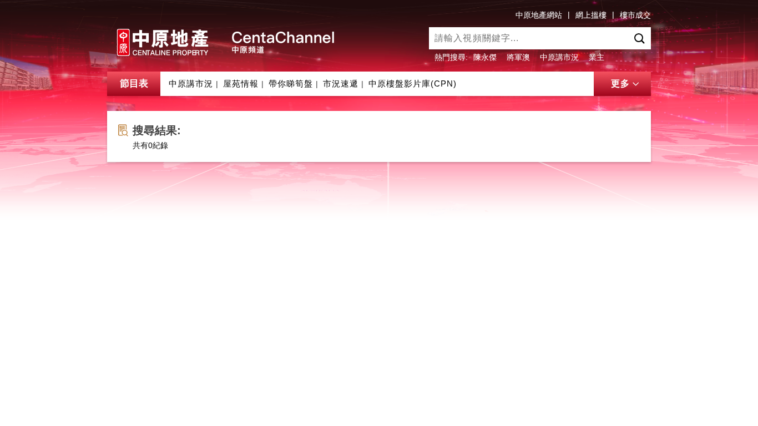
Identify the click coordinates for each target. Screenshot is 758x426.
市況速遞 (340, 83)
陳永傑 (485, 57)
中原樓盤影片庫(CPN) (412, 83)
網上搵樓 (591, 15)
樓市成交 (635, 15)
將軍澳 (518, 57)
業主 (596, 57)
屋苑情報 (241, 83)
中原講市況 (559, 57)
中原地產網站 (539, 15)
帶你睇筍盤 (291, 83)
